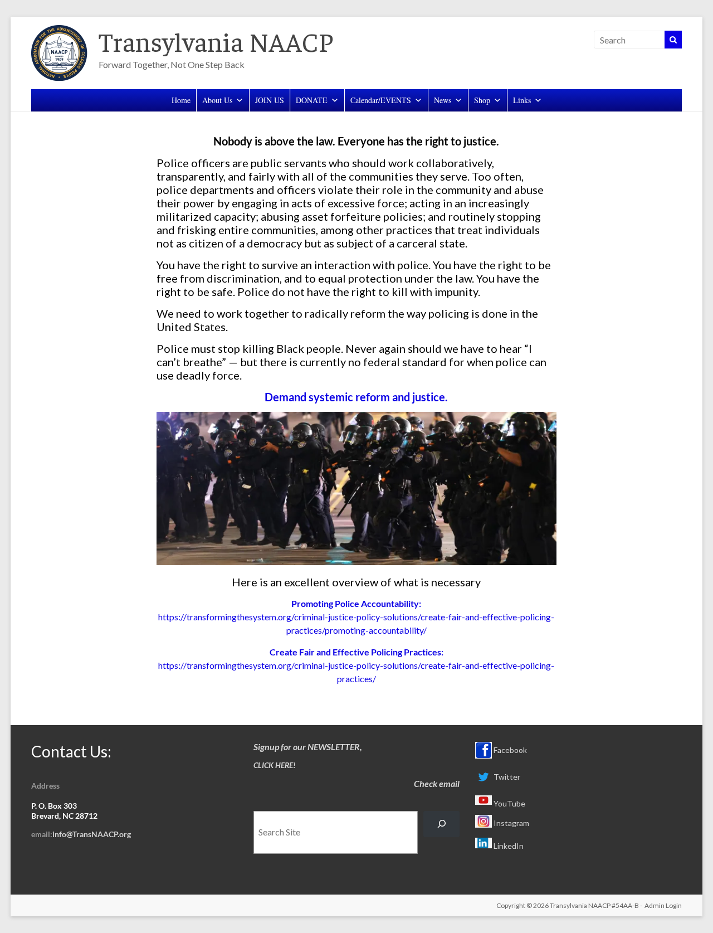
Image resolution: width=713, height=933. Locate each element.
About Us (217, 100)
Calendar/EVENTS (380, 100)
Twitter (506, 776)
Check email (437, 783)
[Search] (441, 824)
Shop (482, 100)
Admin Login (663, 905)
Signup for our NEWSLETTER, (307, 746)
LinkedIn (508, 846)
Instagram (510, 823)
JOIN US (269, 100)
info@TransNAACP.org (91, 834)
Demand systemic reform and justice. (356, 397)
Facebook (509, 750)
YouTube (508, 803)
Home (181, 100)
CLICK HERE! (274, 765)
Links (522, 100)
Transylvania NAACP (216, 40)
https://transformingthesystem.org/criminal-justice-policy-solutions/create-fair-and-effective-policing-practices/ (356, 665)
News (442, 100)
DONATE (312, 100)
